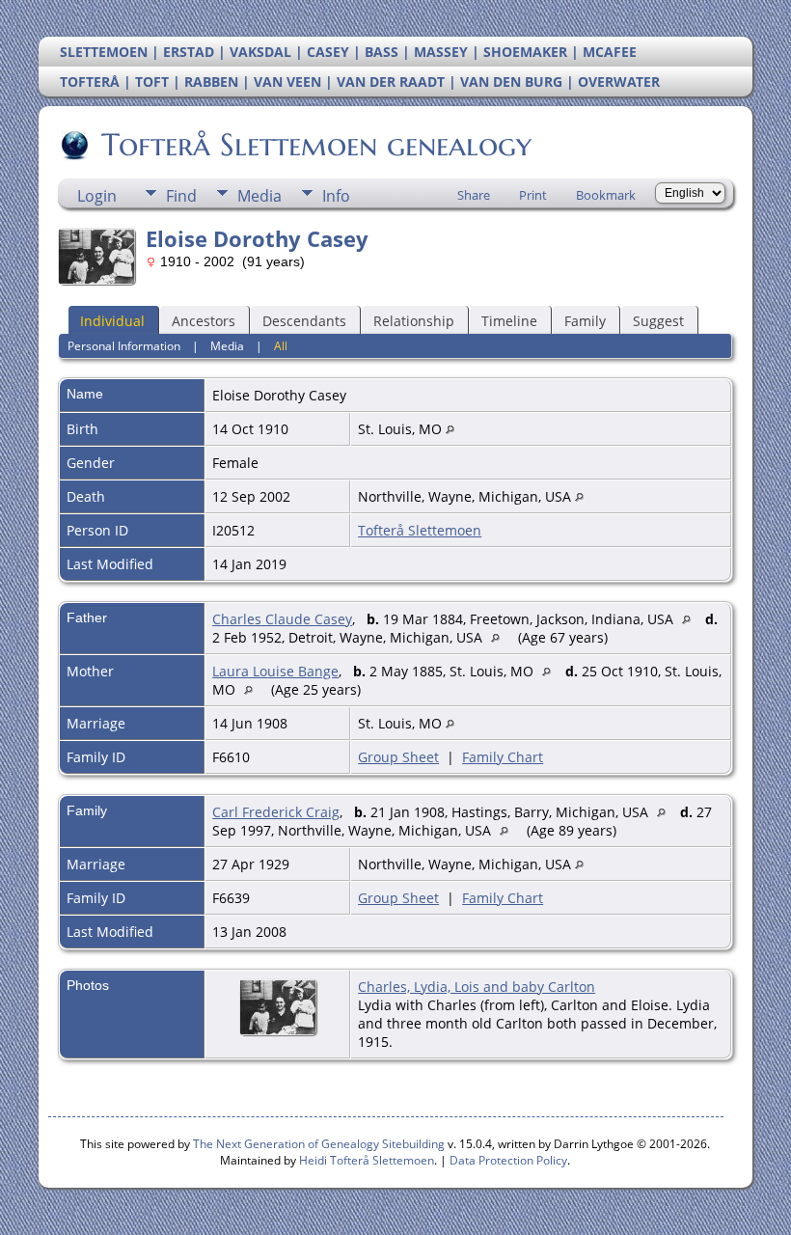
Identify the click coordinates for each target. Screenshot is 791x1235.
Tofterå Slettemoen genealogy (316, 144)
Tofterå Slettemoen (419, 530)
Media (259, 195)
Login (97, 195)
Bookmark (606, 195)
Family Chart (502, 757)
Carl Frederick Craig (276, 812)
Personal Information (124, 346)
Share (473, 195)
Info (336, 195)
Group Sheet (398, 757)
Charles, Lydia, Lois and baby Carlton (476, 986)
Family (585, 321)
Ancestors (203, 321)
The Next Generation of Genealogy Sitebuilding (319, 1144)
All (280, 346)
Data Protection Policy (508, 1160)
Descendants (304, 321)
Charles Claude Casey (282, 619)
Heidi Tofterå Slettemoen (366, 1160)
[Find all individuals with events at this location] (450, 429)
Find (181, 195)
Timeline (509, 321)
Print (533, 195)
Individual (112, 321)
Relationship (413, 321)
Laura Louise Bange (275, 671)
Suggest (658, 321)
